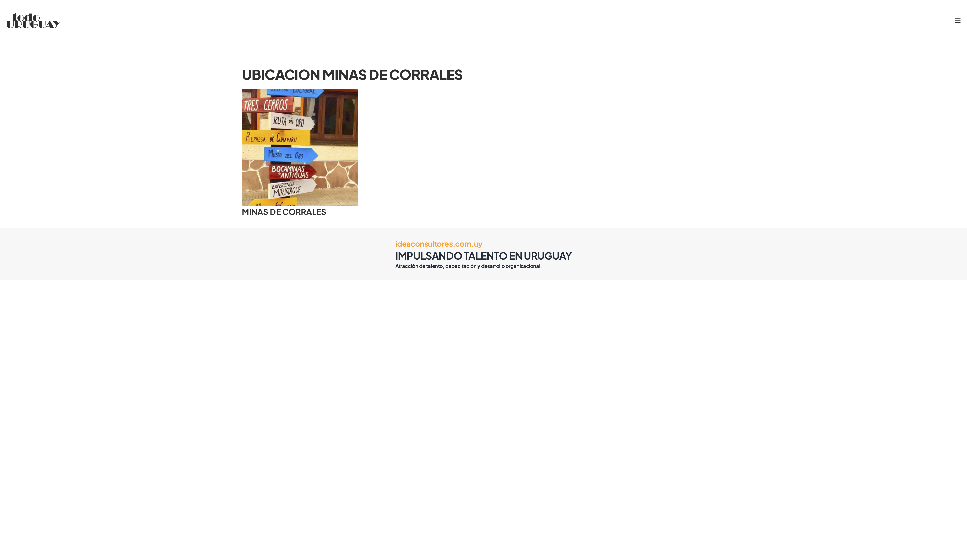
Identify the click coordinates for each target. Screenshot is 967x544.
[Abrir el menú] (958, 21)
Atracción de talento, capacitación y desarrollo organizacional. (468, 266)
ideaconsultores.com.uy (439, 243)
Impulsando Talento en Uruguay (483, 255)
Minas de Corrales (284, 212)
